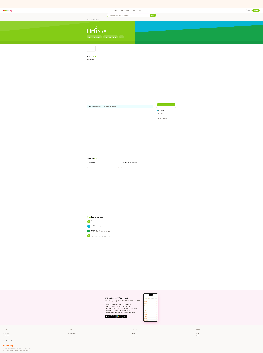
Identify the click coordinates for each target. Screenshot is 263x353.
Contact (198, 335)
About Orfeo (161, 113)
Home (88, 19)
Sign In (248, 10)
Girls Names (6, 331)
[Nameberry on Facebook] (6, 340)
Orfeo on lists (161, 116)
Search (153, 15)
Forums (133, 10)
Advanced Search (72, 333)
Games (140, 10)
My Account (135, 335)
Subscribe (255, 10)
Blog (197, 331)
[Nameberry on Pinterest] (9, 340)
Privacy (16, 350)
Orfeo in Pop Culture (163, 118)
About (198, 333)
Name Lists (70, 331)
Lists (122, 10)
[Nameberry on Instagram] (11, 340)
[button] (166, 104)
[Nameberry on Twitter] (4, 340)
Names (115, 10)
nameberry (8, 345)
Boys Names (6, 333)
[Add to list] (105, 31)
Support (28, 350)
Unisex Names (6, 335)
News (127, 10)
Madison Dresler (91, 26)
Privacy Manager (22, 350)
